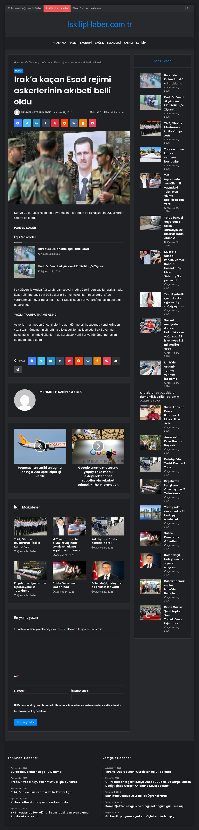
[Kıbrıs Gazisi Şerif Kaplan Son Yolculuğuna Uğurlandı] (150, 612)
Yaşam (128, 42)
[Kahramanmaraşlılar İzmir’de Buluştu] (150, 586)
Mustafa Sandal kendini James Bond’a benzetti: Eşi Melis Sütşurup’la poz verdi (174, 266)
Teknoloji (114, 42)
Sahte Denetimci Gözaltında (65, 585)
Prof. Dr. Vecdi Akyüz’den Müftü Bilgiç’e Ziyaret (71, 266)
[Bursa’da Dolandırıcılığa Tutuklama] (24, 253)
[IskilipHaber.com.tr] (99, 24)
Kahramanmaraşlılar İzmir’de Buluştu (174, 587)
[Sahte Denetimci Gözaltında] (69, 570)
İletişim (140, 42)
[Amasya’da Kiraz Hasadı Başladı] (150, 442)
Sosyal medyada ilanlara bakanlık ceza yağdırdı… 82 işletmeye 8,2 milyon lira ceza (174, 334)
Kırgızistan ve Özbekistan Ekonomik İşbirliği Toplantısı (160, 395)
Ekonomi (86, 42)
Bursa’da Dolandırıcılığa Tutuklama (63, 249)
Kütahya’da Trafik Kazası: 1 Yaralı (104, 541)
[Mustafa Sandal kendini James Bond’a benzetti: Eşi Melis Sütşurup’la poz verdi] (150, 257)
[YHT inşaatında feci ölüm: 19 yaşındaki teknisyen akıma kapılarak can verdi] (69, 526)
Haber (73, 42)
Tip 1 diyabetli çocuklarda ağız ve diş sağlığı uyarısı (174, 300)
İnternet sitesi (80, 690)
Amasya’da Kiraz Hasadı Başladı (173, 441)
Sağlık (99, 42)
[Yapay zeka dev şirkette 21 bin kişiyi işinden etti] (150, 512)
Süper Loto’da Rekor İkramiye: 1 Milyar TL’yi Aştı (174, 415)
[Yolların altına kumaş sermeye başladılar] (150, 154)
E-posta (20, 690)
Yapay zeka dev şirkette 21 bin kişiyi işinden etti (174, 513)
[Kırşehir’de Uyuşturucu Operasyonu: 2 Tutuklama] (30, 570)
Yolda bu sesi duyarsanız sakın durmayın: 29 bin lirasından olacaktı (174, 228)
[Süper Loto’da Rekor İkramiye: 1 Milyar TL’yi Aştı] (150, 412)
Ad (16, 676)
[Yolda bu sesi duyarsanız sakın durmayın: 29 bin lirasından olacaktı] (150, 223)
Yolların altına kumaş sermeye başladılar (174, 155)
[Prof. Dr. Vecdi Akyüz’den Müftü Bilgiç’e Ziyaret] (24, 271)
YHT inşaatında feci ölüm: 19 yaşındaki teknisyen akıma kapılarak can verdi (66, 544)
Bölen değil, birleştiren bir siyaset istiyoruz (107, 585)
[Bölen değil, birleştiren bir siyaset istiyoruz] (108, 570)
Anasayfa (59, 42)
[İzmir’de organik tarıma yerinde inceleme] (150, 368)
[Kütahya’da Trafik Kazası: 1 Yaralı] (108, 526)
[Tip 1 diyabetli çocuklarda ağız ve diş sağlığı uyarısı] (150, 299)
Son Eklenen (162, 61)
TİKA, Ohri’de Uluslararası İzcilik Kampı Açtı (97, 8)
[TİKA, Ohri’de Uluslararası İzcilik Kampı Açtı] (30, 526)
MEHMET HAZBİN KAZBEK (36, 112)
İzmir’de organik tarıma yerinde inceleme (170, 371)
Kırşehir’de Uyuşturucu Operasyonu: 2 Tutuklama (30, 587)
